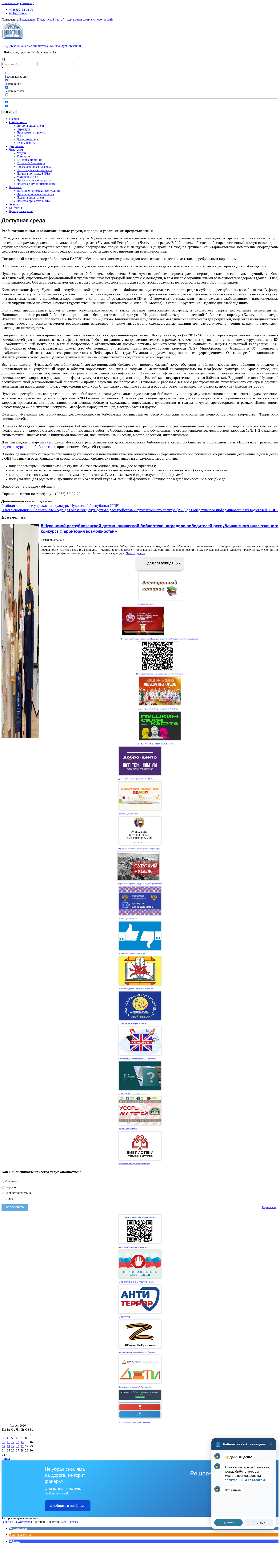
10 (3, 1442)
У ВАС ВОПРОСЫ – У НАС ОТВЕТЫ (132, 1094)
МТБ (20, 135)
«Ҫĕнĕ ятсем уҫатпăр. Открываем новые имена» (136, 989)
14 (22, 1442)
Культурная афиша (21, 211)
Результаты (269, 1207)
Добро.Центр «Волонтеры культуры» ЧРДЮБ (135, 779)
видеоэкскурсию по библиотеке (27, 446)
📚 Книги (228, 1522)
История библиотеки (30, 125)
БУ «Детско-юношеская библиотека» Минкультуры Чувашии (41, 46)
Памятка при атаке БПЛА (33, 173)
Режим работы (26, 142)
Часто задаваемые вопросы (34, 170)
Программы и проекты (31, 132)
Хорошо (10, 1187)
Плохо (9, 1198)
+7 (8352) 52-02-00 (21, 9)
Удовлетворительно (18, 1192)
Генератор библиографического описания (134, 1422)
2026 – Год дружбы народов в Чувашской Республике (158, 709)
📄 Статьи (259, 1522)
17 (3, 1446)
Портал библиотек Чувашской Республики (134, 1164)
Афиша (13, 204)
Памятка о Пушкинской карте (36, 183)
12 (12, 1442)
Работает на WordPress (16, 1521)
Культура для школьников (128, 919)
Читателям (16, 149)
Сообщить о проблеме (68, 1506)
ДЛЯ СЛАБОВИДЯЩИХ (163, 563)
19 (12, 1446)
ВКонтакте (20, 1528)
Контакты (15, 207)
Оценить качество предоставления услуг (133, 1247)
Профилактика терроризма (34, 180)
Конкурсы (23, 156)
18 (8, 1446)
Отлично (11, 1181)
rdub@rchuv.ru (18, 13)
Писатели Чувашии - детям (128, 814)
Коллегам (15, 187)
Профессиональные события (35, 194)
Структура (23, 129)
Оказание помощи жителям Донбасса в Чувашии (136, 1352)
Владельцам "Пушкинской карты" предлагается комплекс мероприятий (66, 19)
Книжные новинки (29, 159)
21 (22, 1446)
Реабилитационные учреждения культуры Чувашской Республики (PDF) (60, 505)
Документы (16, 146)
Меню (11, 112)
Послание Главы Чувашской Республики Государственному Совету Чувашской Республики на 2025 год (159, 639)
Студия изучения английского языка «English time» (137, 1059)
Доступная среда (27, 139)
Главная (14, 118)
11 (8, 1442)
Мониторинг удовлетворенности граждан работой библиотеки (159, 674)
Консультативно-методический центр (132, 1024)
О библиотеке (18, 122)
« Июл (6, 1458)
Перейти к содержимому (18, 3)
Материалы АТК (27, 177)
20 (17, 1446)
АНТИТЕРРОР (124, 1317)
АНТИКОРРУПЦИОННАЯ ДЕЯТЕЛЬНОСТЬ (136, 1282)
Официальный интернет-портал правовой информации (139, 849)
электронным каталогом (245, 1480)
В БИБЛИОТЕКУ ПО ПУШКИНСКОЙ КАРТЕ (156, 744)
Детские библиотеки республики (38, 190)
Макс (16, 1541)
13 (17, 1442)
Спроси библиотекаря (31, 163)
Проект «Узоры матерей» (128, 1129)
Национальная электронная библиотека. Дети (135, 1387)
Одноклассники (22, 1534)
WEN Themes (69, 1521)
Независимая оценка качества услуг (131, 954)
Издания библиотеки (30, 197)
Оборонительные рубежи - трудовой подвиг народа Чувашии (140, 884)
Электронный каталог (146, 604)
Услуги (21, 153)
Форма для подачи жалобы (34, 166)
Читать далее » (135, 553)
